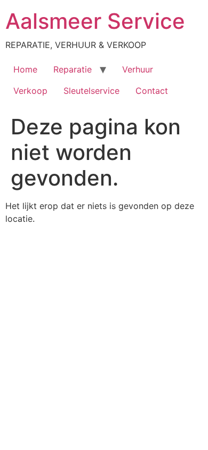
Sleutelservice (91, 90)
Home (25, 69)
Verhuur (137, 69)
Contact (151, 90)
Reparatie (72, 69)
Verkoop (30, 90)
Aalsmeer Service (95, 21)
